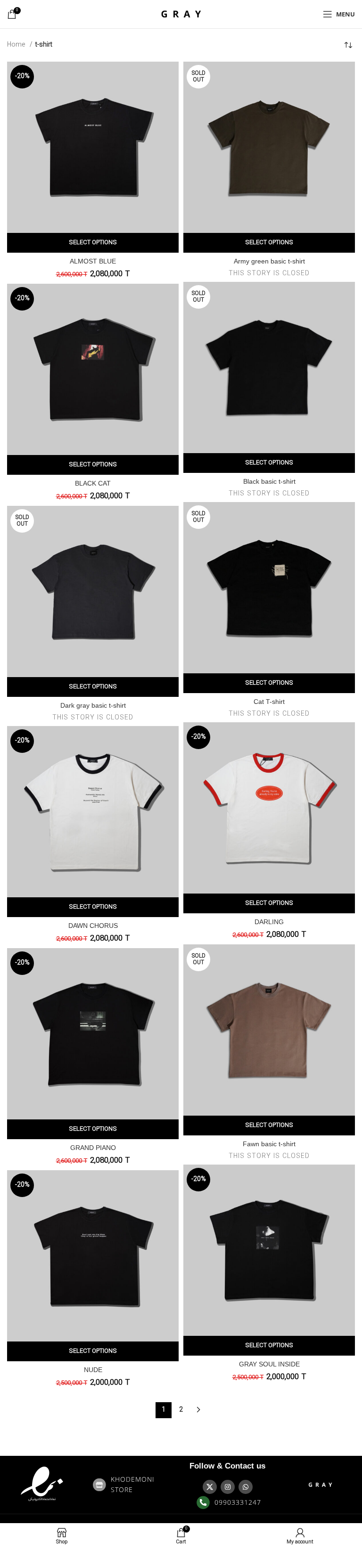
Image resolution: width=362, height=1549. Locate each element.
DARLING (269, 922)
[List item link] (134, 1484)
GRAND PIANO (93, 1147)
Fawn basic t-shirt (269, 1144)
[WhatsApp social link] (246, 1487)
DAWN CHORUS (93, 925)
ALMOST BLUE (93, 261)
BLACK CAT (93, 483)
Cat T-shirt (269, 701)
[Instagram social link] (228, 1487)
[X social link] (210, 1487)
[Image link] (42, 1484)
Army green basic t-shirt (269, 261)
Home (17, 44)
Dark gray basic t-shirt (93, 705)
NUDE (93, 1369)
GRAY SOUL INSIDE (269, 1364)
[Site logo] (181, 13)
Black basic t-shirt (269, 481)
